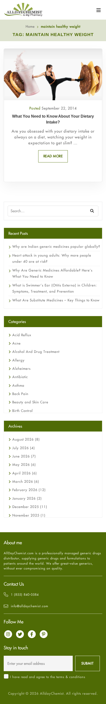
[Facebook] (31, 634)
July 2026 (23, 448)
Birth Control (22, 410)
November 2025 (28, 515)
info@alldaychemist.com (29, 606)
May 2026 (24, 464)
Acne (16, 343)
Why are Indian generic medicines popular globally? (56, 246)
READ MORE (53, 156)
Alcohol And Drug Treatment (35, 351)
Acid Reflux (21, 335)
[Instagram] (8, 634)
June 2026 (24, 456)
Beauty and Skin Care (30, 402)
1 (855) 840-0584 (25, 594)
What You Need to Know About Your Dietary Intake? (53, 119)
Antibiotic (20, 377)
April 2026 (24, 473)
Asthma (18, 385)
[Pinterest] (43, 634)
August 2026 (26, 439)
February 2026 (29, 490)
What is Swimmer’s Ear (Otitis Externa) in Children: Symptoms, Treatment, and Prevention (54, 288)
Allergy (18, 360)
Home (30, 26)
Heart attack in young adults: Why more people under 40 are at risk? (51, 258)
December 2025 (29, 507)
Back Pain (20, 394)
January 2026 (27, 498)
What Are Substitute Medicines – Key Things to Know (56, 300)
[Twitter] (20, 634)
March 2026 (25, 481)
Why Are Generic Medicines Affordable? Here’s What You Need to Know (52, 273)
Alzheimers (21, 368)
